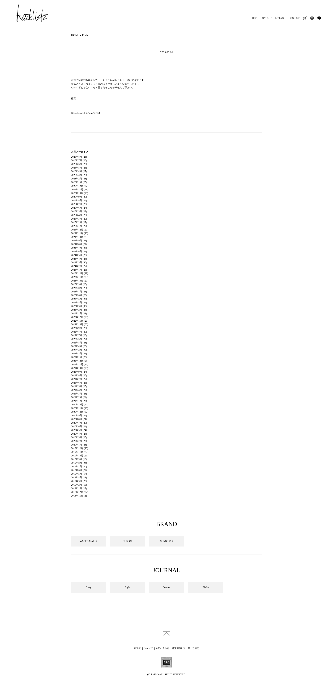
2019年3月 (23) (79, 481)
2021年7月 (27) (79, 379)
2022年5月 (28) (79, 342)
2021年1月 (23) (79, 401)
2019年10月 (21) (79, 455)
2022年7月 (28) (79, 335)
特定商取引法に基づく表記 (185, 648)
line (319, 18)
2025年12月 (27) (79, 186)
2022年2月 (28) (79, 353)
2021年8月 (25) (79, 375)
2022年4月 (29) (79, 346)
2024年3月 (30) (79, 262)
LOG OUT (294, 18)
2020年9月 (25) (79, 415)
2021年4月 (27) (79, 390)
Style (127, 587)
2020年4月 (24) (79, 433)
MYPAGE (280, 18)
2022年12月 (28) (79, 317)
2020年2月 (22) (79, 441)
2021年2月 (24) (79, 397)
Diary (88, 587)
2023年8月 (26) (79, 288)
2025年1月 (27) (79, 226)
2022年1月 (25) (79, 357)
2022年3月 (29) (79, 350)
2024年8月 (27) (79, 244)
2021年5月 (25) (79, 386)
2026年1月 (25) (79, 182)
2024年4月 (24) (79, 259)
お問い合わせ (162, 648)
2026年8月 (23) (79, 157)
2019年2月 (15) (79, 485)
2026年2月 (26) (79, 178)
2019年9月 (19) (79, 459)
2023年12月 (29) (79, 273)
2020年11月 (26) (79, 408)
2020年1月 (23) (79, 444)
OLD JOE (128, 541)
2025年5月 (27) (79, 211)
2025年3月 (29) (79, 218)
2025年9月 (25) (79, 197)
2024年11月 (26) (79, 233)
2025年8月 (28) (79, 200)
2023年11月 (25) (79, 277)
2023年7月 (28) (79, 291)
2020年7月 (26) (79, 423)
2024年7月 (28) (79, 248)
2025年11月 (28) (79, 189)
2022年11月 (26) (79, 321)
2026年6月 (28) (79, 164)
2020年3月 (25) (79, 437)
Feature (166, 587)
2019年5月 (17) (79, 474)
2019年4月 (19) (79, 477)
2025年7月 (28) (79, 204)
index (166, 634)
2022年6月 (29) (79, 339)
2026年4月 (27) (79, 171)
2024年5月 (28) (79, 255)
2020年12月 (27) (79, 404)
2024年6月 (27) (79, 251)
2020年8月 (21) (79, 419)
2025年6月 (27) (79, 208)
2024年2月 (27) (79, 266)
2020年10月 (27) (79, 412)
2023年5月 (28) (79, 299)
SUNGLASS (166, 541)
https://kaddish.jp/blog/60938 (85, 113)
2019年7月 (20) (79, 466)
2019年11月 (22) (79, 452)
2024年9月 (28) (79, 240)
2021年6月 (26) (79, 382)
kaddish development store (32, 13)
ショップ (148, 648)
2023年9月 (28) (79, 284)
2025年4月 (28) (79, 215)
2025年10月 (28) (79, 193)
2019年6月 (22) (79, 470)
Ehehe (85, 35)
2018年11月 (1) (79, 495)
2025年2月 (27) (79, 222)
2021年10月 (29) (79, 368)
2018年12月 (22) (79, 492)
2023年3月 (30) (79, 306)
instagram (312, 18)
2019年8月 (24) (79, 463)
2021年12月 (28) (79, 361)
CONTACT (266, 18)
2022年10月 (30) (79, 324)
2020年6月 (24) (79, 426)
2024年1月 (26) (79, 269)
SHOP (254, 18)
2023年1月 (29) (79, 313)
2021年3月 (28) (79, 393)
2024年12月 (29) (79, 229)
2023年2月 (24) (79, 310)
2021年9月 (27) (79, 372)
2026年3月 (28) (79, 175)
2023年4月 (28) (79, 302)
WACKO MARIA (88, 541)
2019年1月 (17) (79, 488)
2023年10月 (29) (79, 280)
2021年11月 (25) (79, 364)
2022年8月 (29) (79, 331)
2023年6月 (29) (79, 295)
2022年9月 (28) (79, 328)
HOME (75, 35)
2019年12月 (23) (79, 448)
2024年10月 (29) (79, 237)
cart (305, 18)
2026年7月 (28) (79, 160)
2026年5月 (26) (79, 167)
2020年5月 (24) (79, 430)
